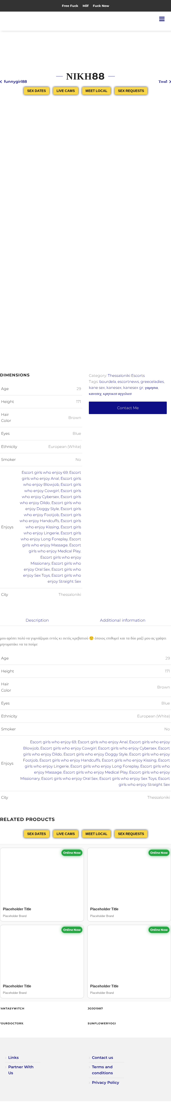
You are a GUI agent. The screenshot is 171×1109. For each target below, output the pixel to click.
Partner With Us (21, 1070)
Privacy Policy (105, 1082)
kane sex (97, 387)
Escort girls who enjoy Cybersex (127, 748)
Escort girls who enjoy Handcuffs (69, 760)
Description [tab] (37, 620)
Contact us (102, 1057)
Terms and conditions (102, 1070)
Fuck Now (101, 6)
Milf (85, 6)
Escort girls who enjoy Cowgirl (68, 748)
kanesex (114, 387)
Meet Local (96, 91)
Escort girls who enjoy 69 (45, 472)
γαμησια (151, 387)
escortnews (128, 381)
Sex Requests (131, 91)
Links (13, 1057)
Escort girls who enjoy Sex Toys (128, 778)
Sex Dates (36, 91)
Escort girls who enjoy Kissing (129, 760)
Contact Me (128, 408)
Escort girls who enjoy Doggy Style (95, 754)
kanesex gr (133, 387)
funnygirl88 (15, 81)
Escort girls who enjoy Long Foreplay (104, 766)
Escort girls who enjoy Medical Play (95, 772)
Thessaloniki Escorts (126, 375)
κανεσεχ (95, 393)
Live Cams (66, 91)
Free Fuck (70, 6)
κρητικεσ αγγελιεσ (117, 393)
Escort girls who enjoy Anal (103, 742)
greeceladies (152, 381)
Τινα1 (163, 81)
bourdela (107, 381)
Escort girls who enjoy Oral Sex (69, 778)
